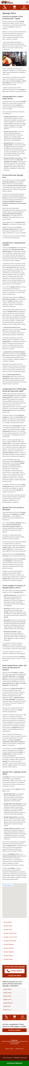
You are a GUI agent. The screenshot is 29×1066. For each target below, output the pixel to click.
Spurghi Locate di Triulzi (10, 937)
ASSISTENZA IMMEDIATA (14, 1063)
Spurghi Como (7, 999)
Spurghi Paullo (8, 929)
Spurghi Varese (7, 992)
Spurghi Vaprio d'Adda (10, 940)
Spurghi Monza (7, 996)
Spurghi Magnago (9, 944)
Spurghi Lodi (6, 1006)
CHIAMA (6, 1018)
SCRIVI (14, 1018)
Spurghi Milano (7, 989)
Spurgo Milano (8, 922)
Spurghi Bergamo (8, 1003)
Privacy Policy (9, 1048)
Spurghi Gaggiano (9, 951)
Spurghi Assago (8, 959)
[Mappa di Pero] (14, 900)
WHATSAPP (22, 1018)
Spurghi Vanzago (8, 948)
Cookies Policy (19, 1048)
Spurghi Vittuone (8, 955)
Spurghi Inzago (8, 926)
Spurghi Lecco (7, 1009)
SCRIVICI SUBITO (14, 1030)
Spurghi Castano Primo (10, 933)
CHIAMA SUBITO (16, 971)
